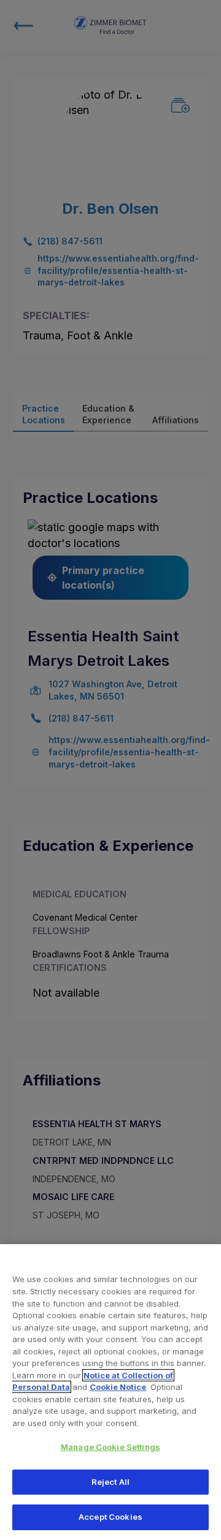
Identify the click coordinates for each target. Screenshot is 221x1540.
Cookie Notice (118, 1387)
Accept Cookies (110, 1517)
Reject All (110, 1482)
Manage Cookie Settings (110, 1447)
